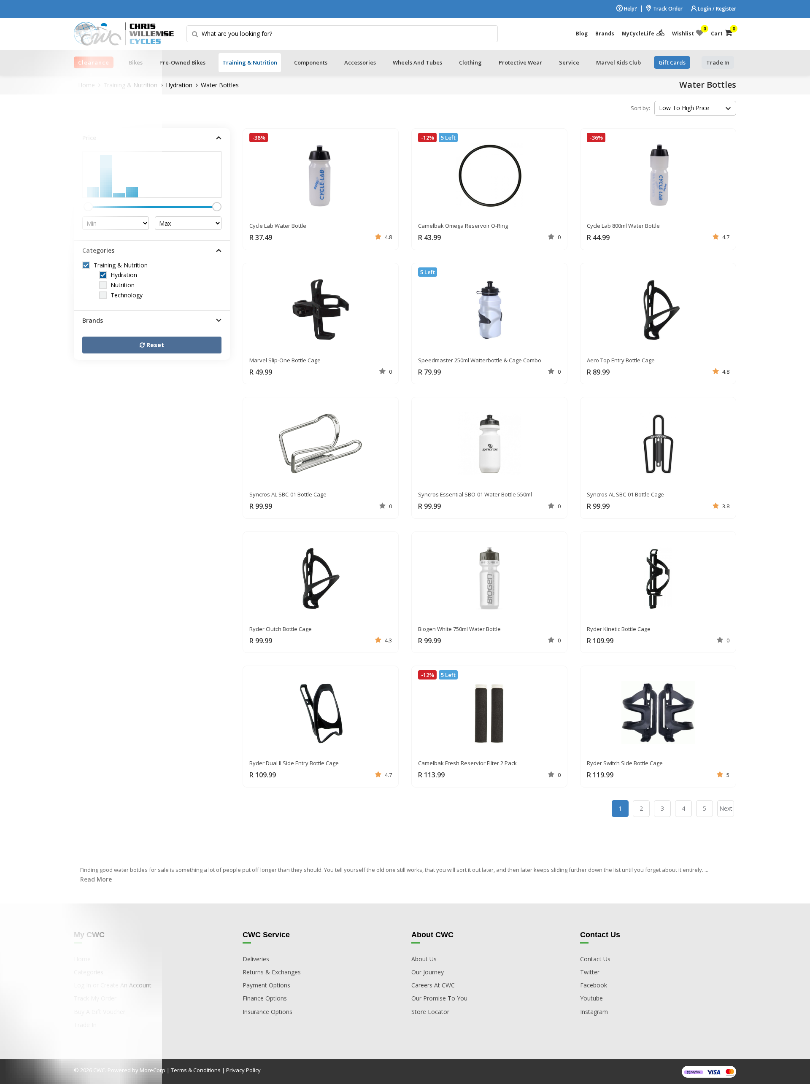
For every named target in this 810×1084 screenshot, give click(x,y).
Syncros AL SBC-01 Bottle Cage (288, 494)
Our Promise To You (439, 998)
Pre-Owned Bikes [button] (182, 62)
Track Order (667, 8)
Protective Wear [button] (520, 62)
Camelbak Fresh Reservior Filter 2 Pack (467, 763)
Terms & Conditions (196, 1070)
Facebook (593, 985)
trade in (717, 62)
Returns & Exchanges (272, 972)
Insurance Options (267, 1012)
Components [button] (310, 62)
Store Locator (430, 1012)
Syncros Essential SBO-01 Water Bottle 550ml (475, 494)
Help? (630, 8)
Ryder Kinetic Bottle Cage (619, 629)
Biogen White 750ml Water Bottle (459, 629)
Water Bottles (220, 85)
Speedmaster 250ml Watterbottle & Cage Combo (479, 360)
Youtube (591, 998)
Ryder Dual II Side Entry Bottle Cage (294, 763)
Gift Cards (672, 62)
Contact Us (595, 959)
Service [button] (569, 62)
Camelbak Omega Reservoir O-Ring (463, 225)
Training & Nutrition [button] (249, 62)
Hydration (179, 85)
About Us (424, 959)
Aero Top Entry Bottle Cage (621, 360)
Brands (604, 33)
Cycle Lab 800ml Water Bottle (623, 225)
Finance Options (265, 998)
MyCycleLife (638, 33)
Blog (582, 33)
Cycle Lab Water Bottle (277, 225)
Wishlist (687, 31)
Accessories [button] (360, 62)
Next (725, 808)
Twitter (589, 972)
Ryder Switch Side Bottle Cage (625, 763)
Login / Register (716, 8)
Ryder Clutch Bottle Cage (280, 629)
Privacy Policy (243, 1070)
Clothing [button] (470, 62)
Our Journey (427, 972)
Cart (721, 31)
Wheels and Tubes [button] (417, 62)
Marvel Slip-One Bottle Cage (285, 360)
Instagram (594, 1012)
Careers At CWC (433, 985)
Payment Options (266, 985)
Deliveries (256, 959)
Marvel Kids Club (618, 62)
